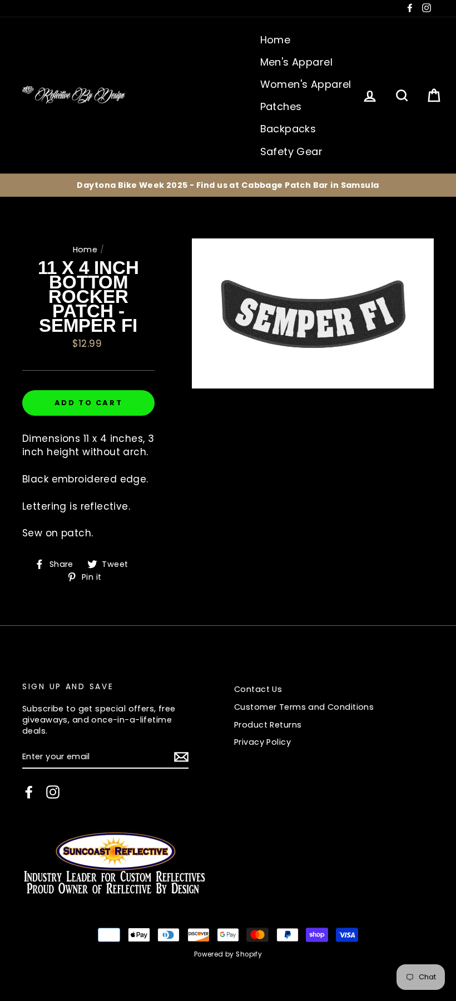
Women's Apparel (305, 84)
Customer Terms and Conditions (304, 707)
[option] (228, 185)
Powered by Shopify (228, 954)
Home (275, 40)
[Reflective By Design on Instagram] (53, 792)
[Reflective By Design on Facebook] (29, 792)
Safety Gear (291, 151)
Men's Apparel (296, 62)
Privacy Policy (262, 742)
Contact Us (258, 689)
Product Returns (267, 724)
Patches (281, 106)
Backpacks (288, 129)
